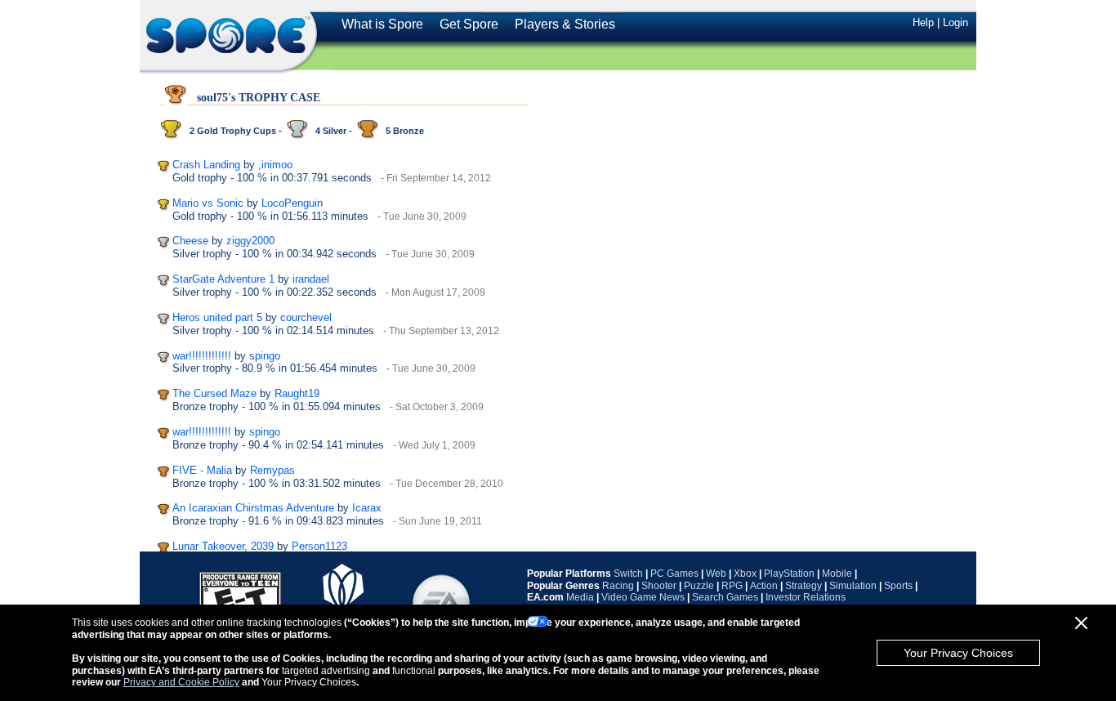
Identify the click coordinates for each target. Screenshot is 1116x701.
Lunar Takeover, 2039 (223, 546)
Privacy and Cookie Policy (181, 682)
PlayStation (789, 573)
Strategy (803, 586)
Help (923, 22)
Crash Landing (206, 165)
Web (716, 573)
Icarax (367, 508)
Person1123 (319, 546)
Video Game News (643, 597)
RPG (732, 586)
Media (580, 597)
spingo (264, 356)
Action (764, 586)
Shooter (658, 586)
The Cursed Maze (214, 393)
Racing (618, 586)
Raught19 (297, 393)
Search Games (725, 597)
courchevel (306, 317)
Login (955, 22)
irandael (310, 279)
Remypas (272, 470)
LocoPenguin (292, 203)
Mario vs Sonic (207, 203)
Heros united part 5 (217, 317)
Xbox (745, 573)
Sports (898, 586)
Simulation (853, 586)
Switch (628, 573)
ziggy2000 (250, 240)
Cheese (190, 240)
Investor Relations (806, 597)
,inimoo (275, 165)
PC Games (674, 573)
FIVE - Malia (202, 470)
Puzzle (699, 586)
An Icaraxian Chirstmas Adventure (253, 508)
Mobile (837, 573)
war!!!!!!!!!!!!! (201, 356)
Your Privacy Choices (958, 652)
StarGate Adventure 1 (223, 279)
